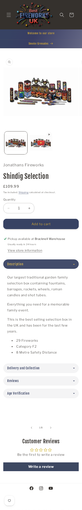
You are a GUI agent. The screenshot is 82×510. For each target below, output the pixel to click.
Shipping (24, 192)
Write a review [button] (41, 467)
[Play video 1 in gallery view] (41, 142)
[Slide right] (51, 428)
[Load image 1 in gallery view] (15, 142)
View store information (25, 250)
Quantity (9, 199)
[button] (9, 15)
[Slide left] (31, 428)
